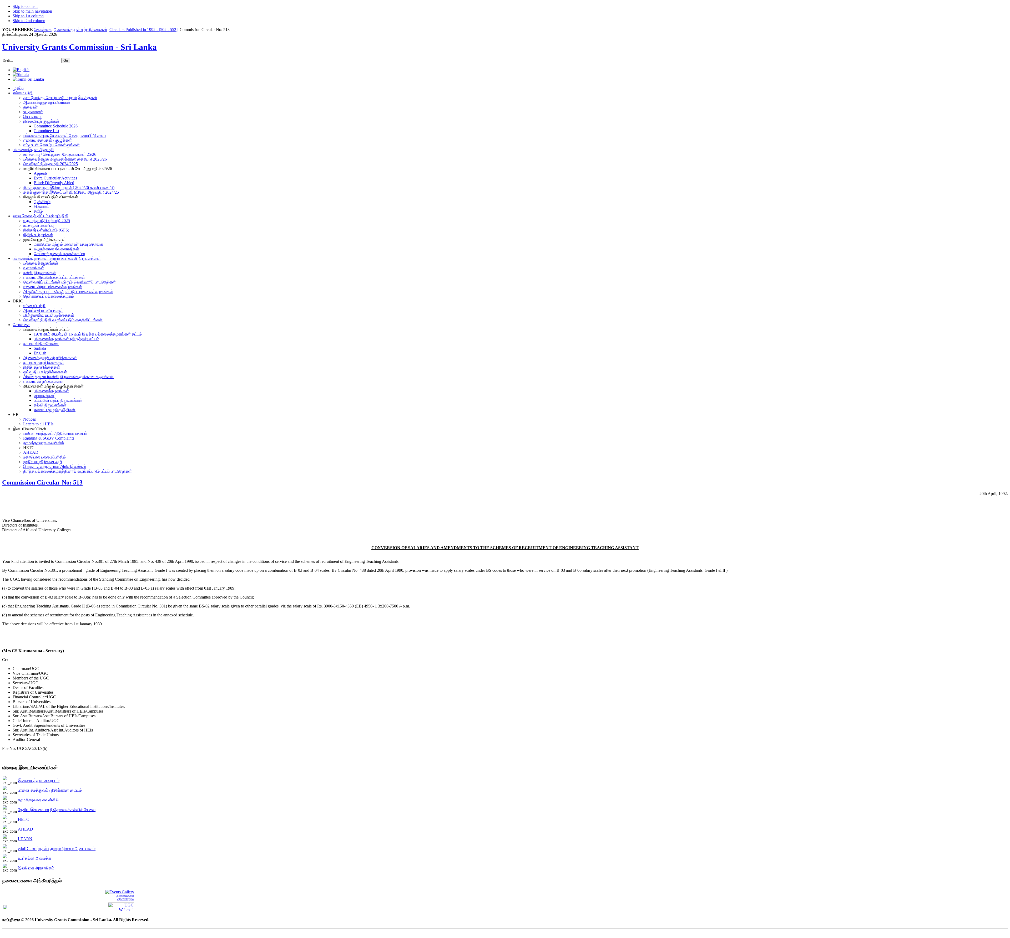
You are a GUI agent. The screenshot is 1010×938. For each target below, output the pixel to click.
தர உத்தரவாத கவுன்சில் (38, 800)
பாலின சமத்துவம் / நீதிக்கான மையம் (50, 790)
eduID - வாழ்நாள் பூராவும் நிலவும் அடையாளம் (56, 848)
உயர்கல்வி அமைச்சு (34, 858)
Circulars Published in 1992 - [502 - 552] (143, 29)
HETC (23, 819)
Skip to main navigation (32, 11)
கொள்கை (43, 29)
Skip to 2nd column (29, 20)
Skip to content (25, 6)
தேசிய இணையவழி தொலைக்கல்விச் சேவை (56, 809)
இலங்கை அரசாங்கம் (36, 868)
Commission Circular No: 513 (42, 482)
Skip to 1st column (28, 16)
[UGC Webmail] (121, 907)
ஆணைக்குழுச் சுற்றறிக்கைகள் (80, 29)
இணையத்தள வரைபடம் (38, 780)
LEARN (25, 839)
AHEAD (25, 829)
